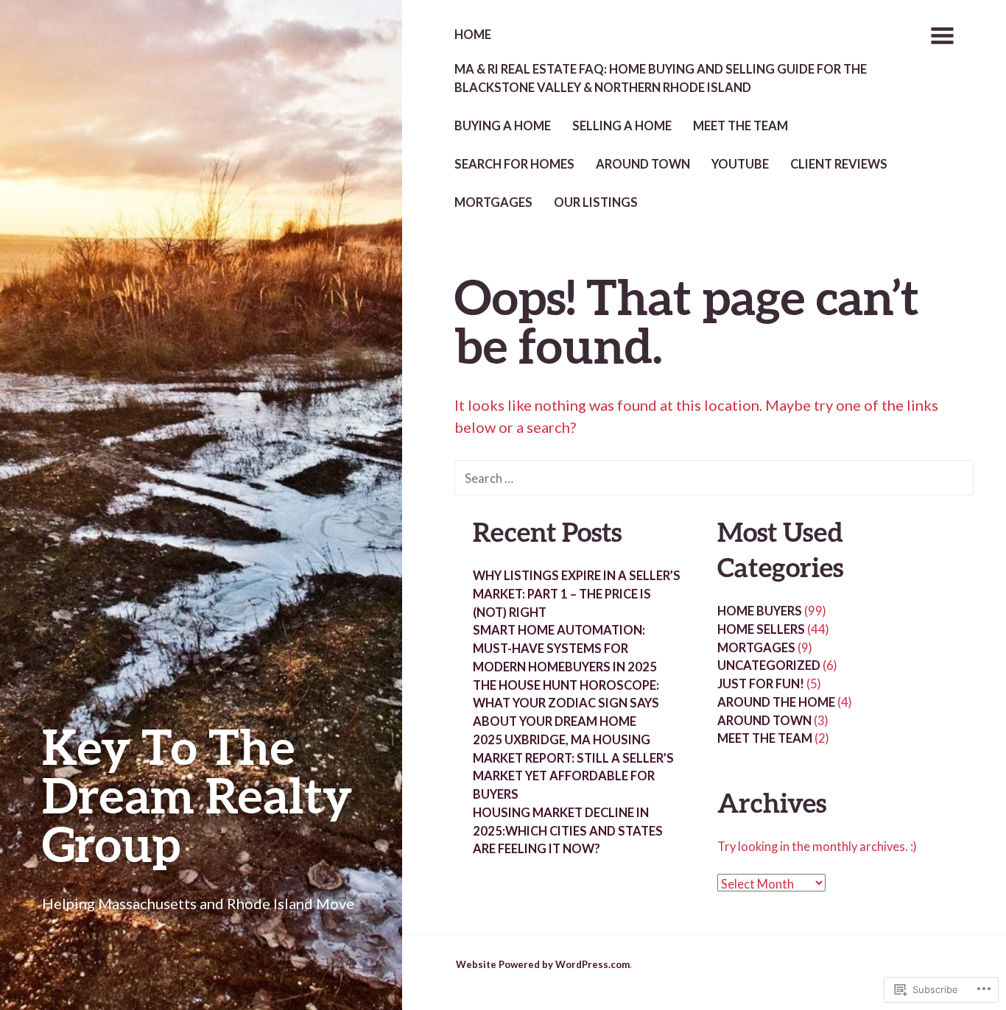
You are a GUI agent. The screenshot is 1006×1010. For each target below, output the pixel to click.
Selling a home (622, 126)
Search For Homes (514, 164)
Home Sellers (761, 629)
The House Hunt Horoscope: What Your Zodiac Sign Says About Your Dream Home (566, 704)
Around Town (643, 164)
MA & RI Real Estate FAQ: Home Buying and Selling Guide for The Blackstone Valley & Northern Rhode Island (660, 78)
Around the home (776, 702)
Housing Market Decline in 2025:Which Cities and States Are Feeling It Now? (568, 831)
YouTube (740, 164)
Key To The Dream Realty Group (197, 794)
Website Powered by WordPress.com (543, 964)
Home (472, 34)
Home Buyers (759, 611)
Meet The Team (740, 126)
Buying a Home (502, 126)
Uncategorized (768, 665)
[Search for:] (714, 477)
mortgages (493, 202)
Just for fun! (760, 684)
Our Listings (596, 202)
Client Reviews (838, 164)
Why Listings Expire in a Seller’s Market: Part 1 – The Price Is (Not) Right (576, 594)
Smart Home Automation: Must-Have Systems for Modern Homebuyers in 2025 (565, 648)
